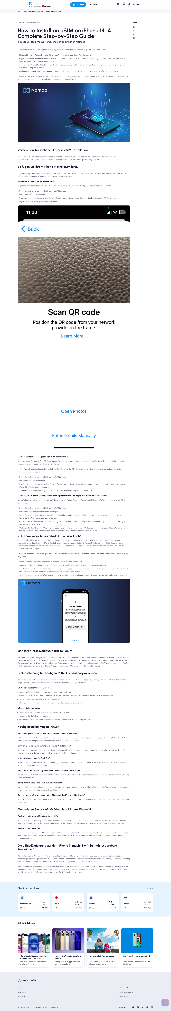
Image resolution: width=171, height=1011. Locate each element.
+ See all (150, 888)
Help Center (22, 993)
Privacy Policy (54, 1007)
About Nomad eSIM (126, 993)
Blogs (19, 11)
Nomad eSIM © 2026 (23, 1007)
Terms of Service (41, 1007)
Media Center (124, 996)
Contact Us (21, 996)
